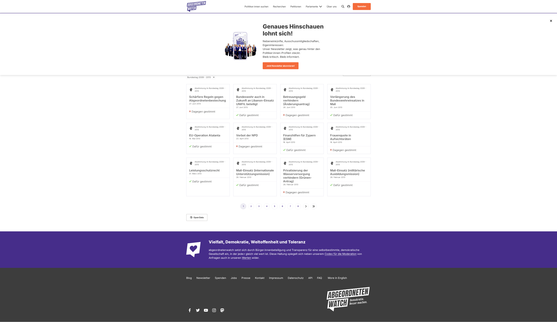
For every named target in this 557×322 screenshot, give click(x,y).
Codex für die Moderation (341, 253)
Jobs (234, 277)
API (310, 277)
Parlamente (312, 6)
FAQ (319, 277)
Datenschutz (296, 277)
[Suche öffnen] (343, 6)
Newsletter (203, 277)
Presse (246, 277)
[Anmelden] (348, 6)
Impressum (276, 277)
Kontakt (259, 277)
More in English (337, 277)
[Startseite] (196, 6)
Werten (246, 257)
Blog (189, 277)
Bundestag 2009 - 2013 (199, 77)
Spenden (220, 277)
